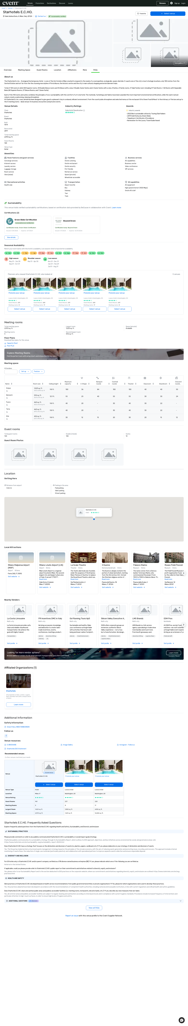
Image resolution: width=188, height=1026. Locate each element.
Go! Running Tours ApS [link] (80, 618)
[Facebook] (6, 736)
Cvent (3, 8)
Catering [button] (41, 638)
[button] (56, 43)
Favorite (143, 13)
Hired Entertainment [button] (82, 636)
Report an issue (71, 916)
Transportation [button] (11, 636)
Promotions (40, 3)
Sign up (177, 3)
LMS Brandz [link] (137, 618)
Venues (30, 3)
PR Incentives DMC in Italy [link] (50, 618)
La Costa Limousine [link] (16, 618)
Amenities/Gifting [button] (51, 636)
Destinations (51, 3)
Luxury (70, 3)
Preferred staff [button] (168, 636)
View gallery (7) (180, 63)
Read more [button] (43, 579)
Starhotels (11, 691)
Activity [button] (41, 636)
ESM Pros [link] (168, 618)
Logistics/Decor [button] (106, 638)
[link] (19, 610)
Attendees (8, 368)
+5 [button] (47, 638)
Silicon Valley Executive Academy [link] (113, 618)
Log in (183, 3)
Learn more (116, 208)
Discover (62, 3)
